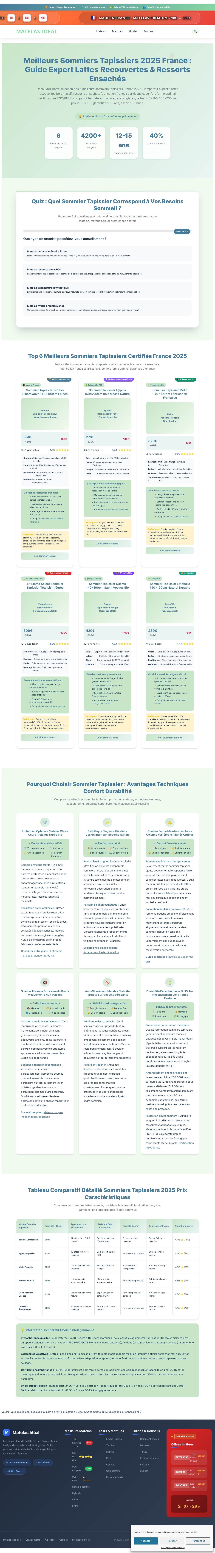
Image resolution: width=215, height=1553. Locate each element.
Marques (117, 31)
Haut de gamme (81, 1486)
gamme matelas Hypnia (117, 509)
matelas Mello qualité (178, 516)
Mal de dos (82, 1456)
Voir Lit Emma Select (45, 737)
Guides (133, 31)
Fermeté (144, 1445)
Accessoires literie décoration (101, 952)
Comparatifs (113, 1470)
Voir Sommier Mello (170, 550)
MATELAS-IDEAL (36, 31)
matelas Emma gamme (54, 706)
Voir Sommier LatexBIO (170, 737)
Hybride (76, 1493)
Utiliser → (201, 1457)
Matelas (101, 31)
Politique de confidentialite (173, 1547)
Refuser (172, 1540)
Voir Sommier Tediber (45, 556)
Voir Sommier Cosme (107, 737)
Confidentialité (32, 1539)
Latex (75, 1499)
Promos (148, 31)
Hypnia (110, 1451)
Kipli (108, 1458)
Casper (110, 1464)
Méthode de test (81, 1539)
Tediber (110, 1445)
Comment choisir (149, 1438)
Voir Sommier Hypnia (107, 543)
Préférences (198, 1540)
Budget (144, 1470)
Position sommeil (149, 1458)
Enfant (75, 1505)
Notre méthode (114, 1477)
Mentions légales (12, 1539)
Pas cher (81, 1478)
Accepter (146, 1540)
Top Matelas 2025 (81, 1442)
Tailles (143, 1451)
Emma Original (114, 1438)
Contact (63, 1539)
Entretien (145, 1464)
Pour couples (81, 1468)
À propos (50, 1539)
